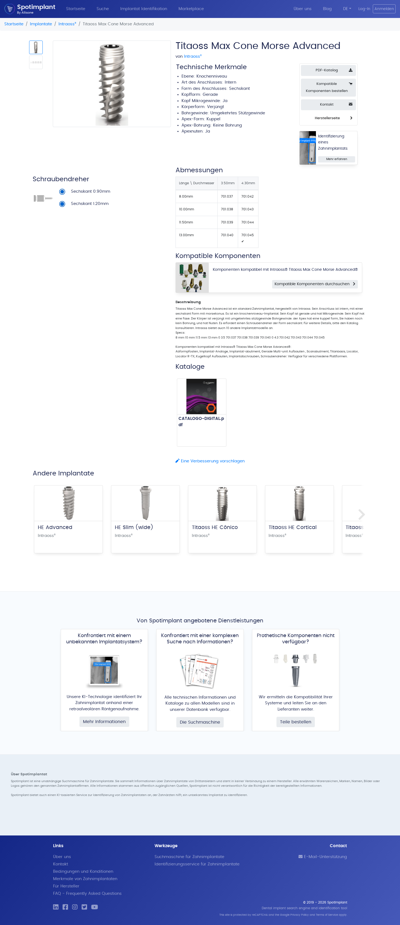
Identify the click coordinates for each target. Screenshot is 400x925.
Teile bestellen (295, 722)
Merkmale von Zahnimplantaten (85, 879)
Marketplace (191, 9)
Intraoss (67, 24)
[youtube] (94, 907)
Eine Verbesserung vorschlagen (212, 461)
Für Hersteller (66, 886)
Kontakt (60, 864)
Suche (103, 9)
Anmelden (384, 9)
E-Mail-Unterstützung (325, 857)
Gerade (210, 95)
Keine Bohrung (227, 125)
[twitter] (84, 907)
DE (345, 9)
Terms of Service (327, 915)
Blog (327, 9)
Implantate (41, 24)
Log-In (364, 9)
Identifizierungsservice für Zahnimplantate (197, 864)
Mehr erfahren (336, 159)
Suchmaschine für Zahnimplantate (189, 857)
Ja (207, 131)
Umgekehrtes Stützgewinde (237, 113)
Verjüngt (215, 107)
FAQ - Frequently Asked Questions (87, 894)
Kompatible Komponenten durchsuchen (314, 284)
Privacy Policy (299, 915)
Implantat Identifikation (143, 9)
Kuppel (213, 119)
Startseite (75, 9)
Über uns (303, 9)
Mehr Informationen (104, 722)
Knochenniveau (211, 76)
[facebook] (65, 907)
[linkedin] (56, 907)
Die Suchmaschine (200, 722)
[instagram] (75, 907)
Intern (230, 82)
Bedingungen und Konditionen (83, 871)
